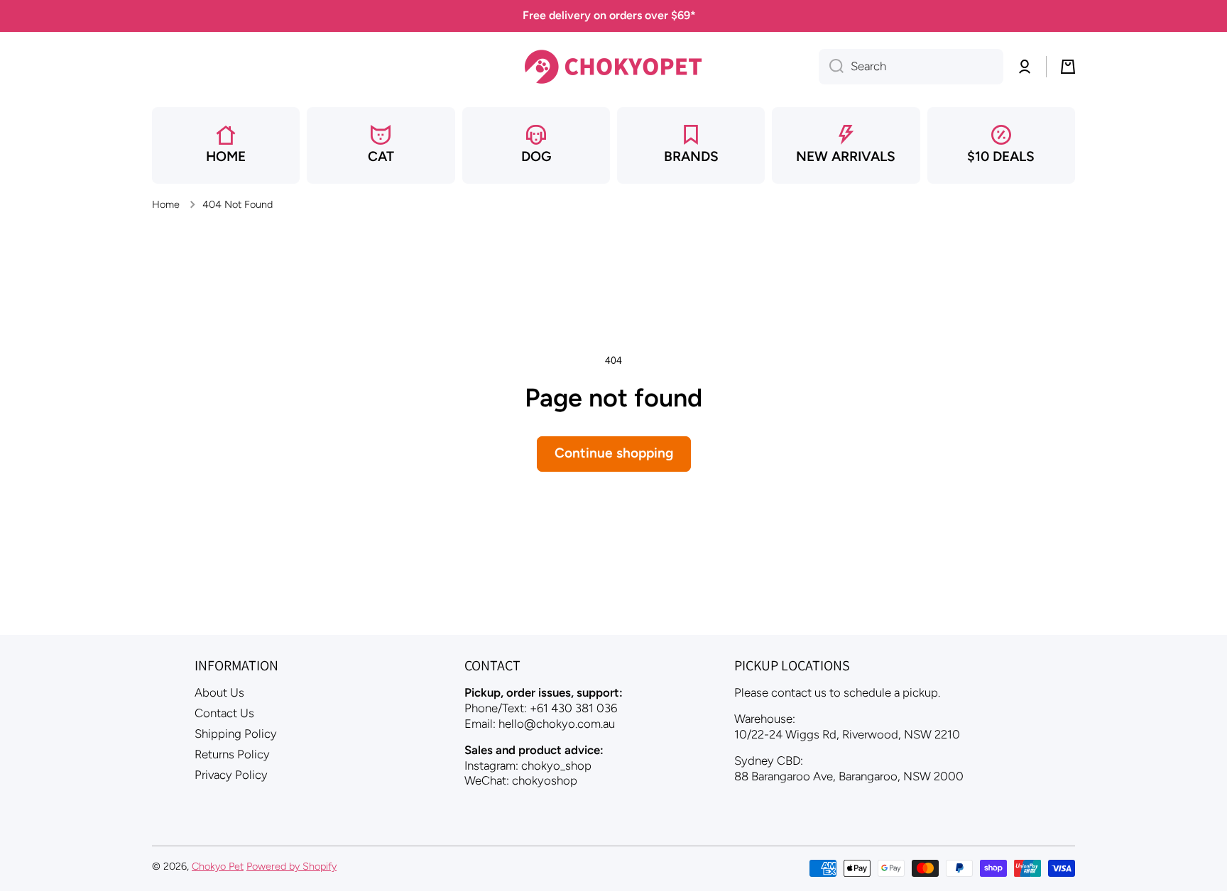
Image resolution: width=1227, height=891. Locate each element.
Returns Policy (232, 754)
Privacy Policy (231, 775)
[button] (1068, 67)
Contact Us (224, 713)
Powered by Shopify (291, 866)
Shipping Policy (236, 733)
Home (166, 204)
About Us (219, 692)
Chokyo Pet (218, 866)
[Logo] (613, 66)
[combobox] (911, 66)
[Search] (831, 66)
